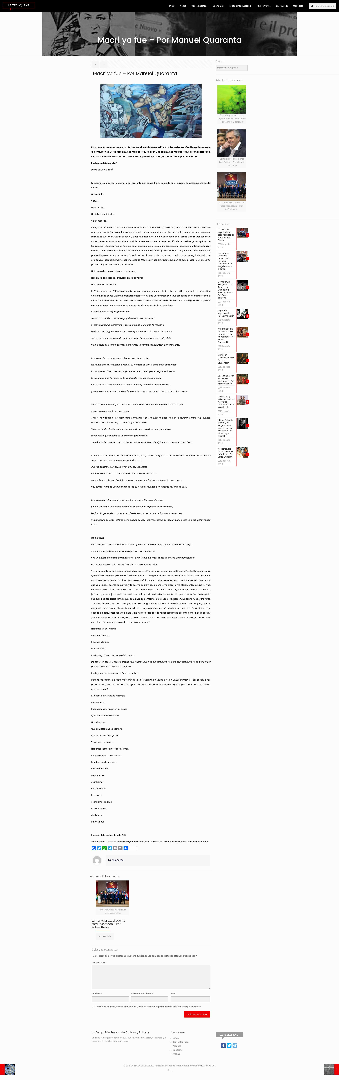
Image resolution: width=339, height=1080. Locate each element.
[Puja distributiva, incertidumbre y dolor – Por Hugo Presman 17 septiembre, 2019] (331, 1069)
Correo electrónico (142, 993)
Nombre (97, 993)
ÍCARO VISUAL (208, 1065)
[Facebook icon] (168, 1070)
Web (173, 993)
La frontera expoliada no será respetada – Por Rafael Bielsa (108, 924)
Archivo (176, 1053)
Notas (176, 1038)
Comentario (99, 962)
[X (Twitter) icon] (171, 1070)
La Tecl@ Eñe (116, 860)
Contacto (178, 1049)
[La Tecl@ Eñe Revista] (18, 6)
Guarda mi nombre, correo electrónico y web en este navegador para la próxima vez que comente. (148, 1006)
